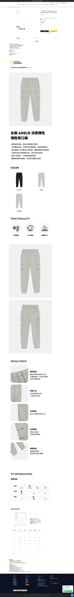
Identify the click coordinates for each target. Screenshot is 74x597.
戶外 (39, 4)
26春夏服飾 (18, 7)
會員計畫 (14, 583)
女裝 (34, 4)
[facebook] (21, 29)
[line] (19, 29)
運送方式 (14, 579)
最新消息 (26, 582)
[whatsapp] (22, 29)
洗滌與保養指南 (15, 582)
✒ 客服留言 (39, 578)
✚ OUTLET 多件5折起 (45, 4)
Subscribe (55, 583)
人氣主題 (27, 4)
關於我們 (26, 578)
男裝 (31, 4)
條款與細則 (26, 581)
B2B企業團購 (15, 584)
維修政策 (14, 581)
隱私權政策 (26, 580)
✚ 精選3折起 (52, 4)
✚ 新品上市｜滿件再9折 (21, 4)
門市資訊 (56, 4)
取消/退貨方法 (15, 580)
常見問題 (14, 578)
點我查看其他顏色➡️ (11, 51)
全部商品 (9, 7)
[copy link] (24, 29)
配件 (36, 4)
